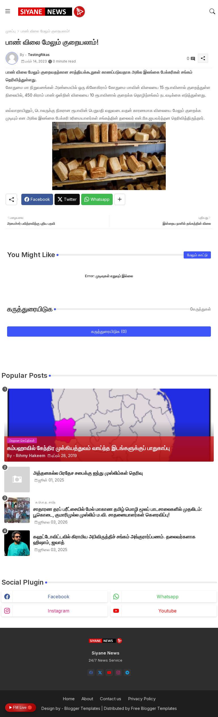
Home (69, 698)
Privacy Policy (142, 698)
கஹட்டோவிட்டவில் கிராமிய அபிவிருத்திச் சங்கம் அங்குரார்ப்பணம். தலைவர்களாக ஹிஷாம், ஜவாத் (114, 539)
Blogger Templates (82, 708)
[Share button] (119, 199)
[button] (212, 11)
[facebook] (91, 672)
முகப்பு (11, 31)
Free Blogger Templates (154, 708)
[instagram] (118, 672)
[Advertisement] (109, 103)
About (87, 698)
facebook (58, 596)
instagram (58, 611)
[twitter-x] (100, 672)
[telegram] (127, 672)
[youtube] (109, 672)
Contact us (110, 698)
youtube (167, 611)
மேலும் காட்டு (197, 255)
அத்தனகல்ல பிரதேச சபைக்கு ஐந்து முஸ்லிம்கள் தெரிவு (88, 473)
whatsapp (168, 596)
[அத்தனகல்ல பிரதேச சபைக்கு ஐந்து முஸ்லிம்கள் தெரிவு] (17, 479)
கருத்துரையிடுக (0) (109, 331)
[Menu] (7, 11)
